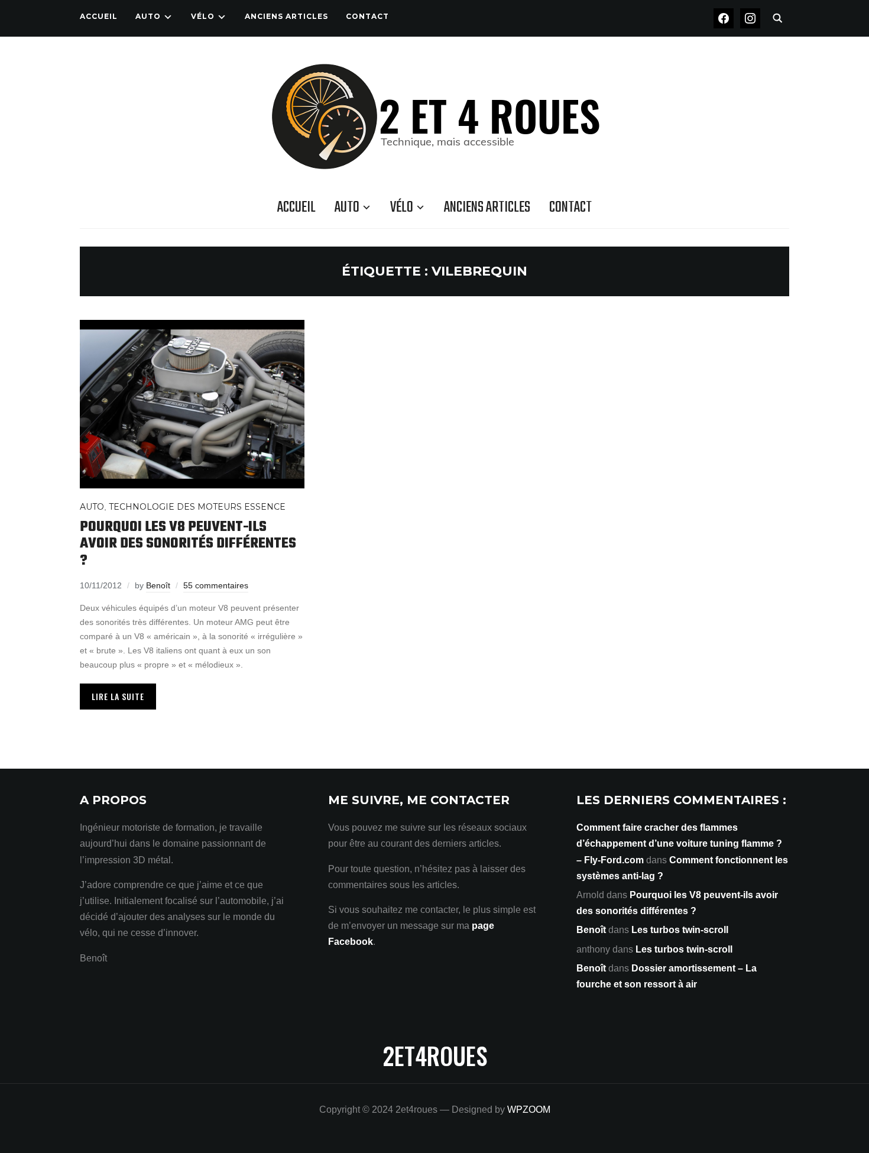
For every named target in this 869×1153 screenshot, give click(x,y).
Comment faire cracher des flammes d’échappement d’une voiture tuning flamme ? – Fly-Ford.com (679, 843)
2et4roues (434, 1055)
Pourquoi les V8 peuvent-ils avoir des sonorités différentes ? (188, 544)
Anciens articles (286, 16)
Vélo (203, 16)
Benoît (158, 585)
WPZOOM (528, 1110)
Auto (148, 16)
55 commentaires (215, 585)
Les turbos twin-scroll (679, 930)
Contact (367, 16)
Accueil (99, 16)
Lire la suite (118, 696)
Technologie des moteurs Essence (197, 506)
